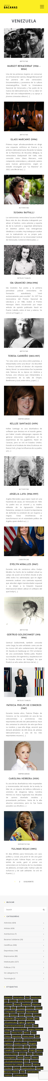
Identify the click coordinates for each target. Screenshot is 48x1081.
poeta (29, 1054)
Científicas (24, 559)
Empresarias (24, 419)
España (30, 1018)
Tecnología (8, 978)
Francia (33, 1047)
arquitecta (26, 1004)
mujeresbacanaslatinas (14, 1025)
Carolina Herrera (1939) (24, 779)
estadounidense (28, 1068)
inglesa (22, 1022)
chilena (35, 1057)
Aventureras (9, 934)
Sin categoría (9, 973)
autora (27, 1057)
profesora (38, 1054)
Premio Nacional (24, 1001)
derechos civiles (21, 1050)
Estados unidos (20, 1043)
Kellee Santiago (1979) (24, 424)
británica (14, 1015)
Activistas (24, 208)
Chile (22, 1072)
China (35, 1001)
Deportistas (24, 844)
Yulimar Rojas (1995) (24, 849)
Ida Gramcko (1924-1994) (24, 283)
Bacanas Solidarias (12, 939)
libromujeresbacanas (14, 1061)
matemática (9, 1018)
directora (30, 1008)
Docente (12, 1001)
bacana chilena (11, 1054)
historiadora (19, 997)
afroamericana (11, 1022)
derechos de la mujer (14, 1064)
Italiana (39, 1008)
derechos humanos (32, 1040)
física (33, 1033)
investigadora (10, 1057)
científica (8, 1050)
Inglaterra (9, 1043)
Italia (37, 1018)
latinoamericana (33, 1072)
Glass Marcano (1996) (24, 140)
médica (28, 1015)
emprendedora (20, 1029)
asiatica (22, 1054)
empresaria (20, 1018)
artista (20, 1057)
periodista (18, 1047)
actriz (26, 1047)
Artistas (24, 61)
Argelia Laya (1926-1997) (24, 494)
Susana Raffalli (24, 213)
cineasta (21, 1008)
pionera (16, 1068)
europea (27, 1064)
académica (9, 1040)
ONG (37, 1036)
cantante (8, 1047)
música (40, 1050)
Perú (27, 997)
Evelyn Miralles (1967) (24, 565)
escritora (8, 1068)
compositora (10, 1011)
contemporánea (20, 1075)
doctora (29, 1025)
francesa (37, 1015)
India (36, 1025)
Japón (7, 1008)
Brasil (21, 1015)
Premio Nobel (28, 1036)
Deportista (16, 1036)
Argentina (30, 1022)
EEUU (26, 1061)
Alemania (21, 1011)
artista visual (17, 1033)
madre (7, 1033)
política (32, 1050)
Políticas (7, 967)
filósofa (17, 1004)
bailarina (8, 997)
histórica (8, 1075)
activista (36, 1064)
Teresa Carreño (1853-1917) (24, 356)
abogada (32, 1043)
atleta (13, 1008)
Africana (18, 1040)
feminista (34, 1061)
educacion (36, 1004)
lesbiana (8, 1004)
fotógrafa (9, 1029)
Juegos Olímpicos (35, 1029)
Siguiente (28, 881)
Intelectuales (24, 278)
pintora (8, 1036)
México (27, 1033)
